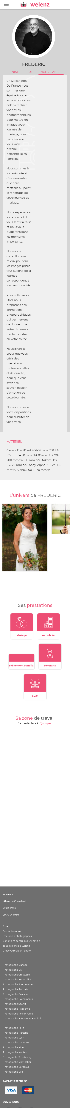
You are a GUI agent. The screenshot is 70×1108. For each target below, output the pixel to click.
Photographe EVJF (13, 969)
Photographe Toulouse (16, 1042)
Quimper (45, 723)
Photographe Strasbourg (17, 1057)
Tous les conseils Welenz (16, 945)
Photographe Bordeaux (16, 1066)
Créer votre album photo (17, 950)
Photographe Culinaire (15, 994)
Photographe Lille (13, 1071)
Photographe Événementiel (18, 999)
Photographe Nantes (15, 1052)
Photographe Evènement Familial (22, 1018)
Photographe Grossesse (16, 974)
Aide (5, 926)
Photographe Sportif (14, 1003)
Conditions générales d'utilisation (21, 941)
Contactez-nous (12, 931)
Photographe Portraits (15, 989)
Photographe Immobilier (17, 979)
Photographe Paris (13, 1027)
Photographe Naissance (16, 1008)
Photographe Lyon (13, 1037)
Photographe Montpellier (17, 1062)
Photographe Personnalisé (18, 1013)
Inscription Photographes (17, 936)
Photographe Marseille (15, 1032)
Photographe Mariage (15, 965)
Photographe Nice (13, 1047)
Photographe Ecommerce (17, 984)
